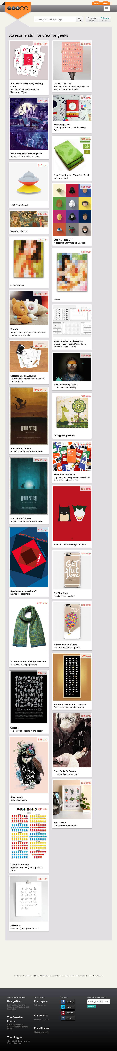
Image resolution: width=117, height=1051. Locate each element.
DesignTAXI (14, 1001)
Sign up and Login (41, 1032)
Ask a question (40, 1005)
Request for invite (41, 1019)
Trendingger (14, 1037)
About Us (99, 976)
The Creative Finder (15, 1019)
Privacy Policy (80, 976)
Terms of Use (90, 976)
